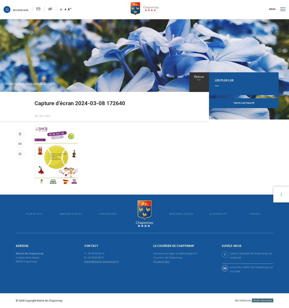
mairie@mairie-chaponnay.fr (101, 261)
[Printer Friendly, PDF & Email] (20, 134)
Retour (199, 76)
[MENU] (282, 9)
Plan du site (34, 213)
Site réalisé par (253, 300)
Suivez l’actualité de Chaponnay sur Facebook (251, 255)
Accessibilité (218, 213)
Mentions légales (181, 213)
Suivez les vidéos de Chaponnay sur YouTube (251, 269)
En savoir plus (161, 261)
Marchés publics (71, 213)
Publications (108, 213)
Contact (255, 213)
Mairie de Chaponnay (144, 214)
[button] (16, 9)
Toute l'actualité (243, 103)
